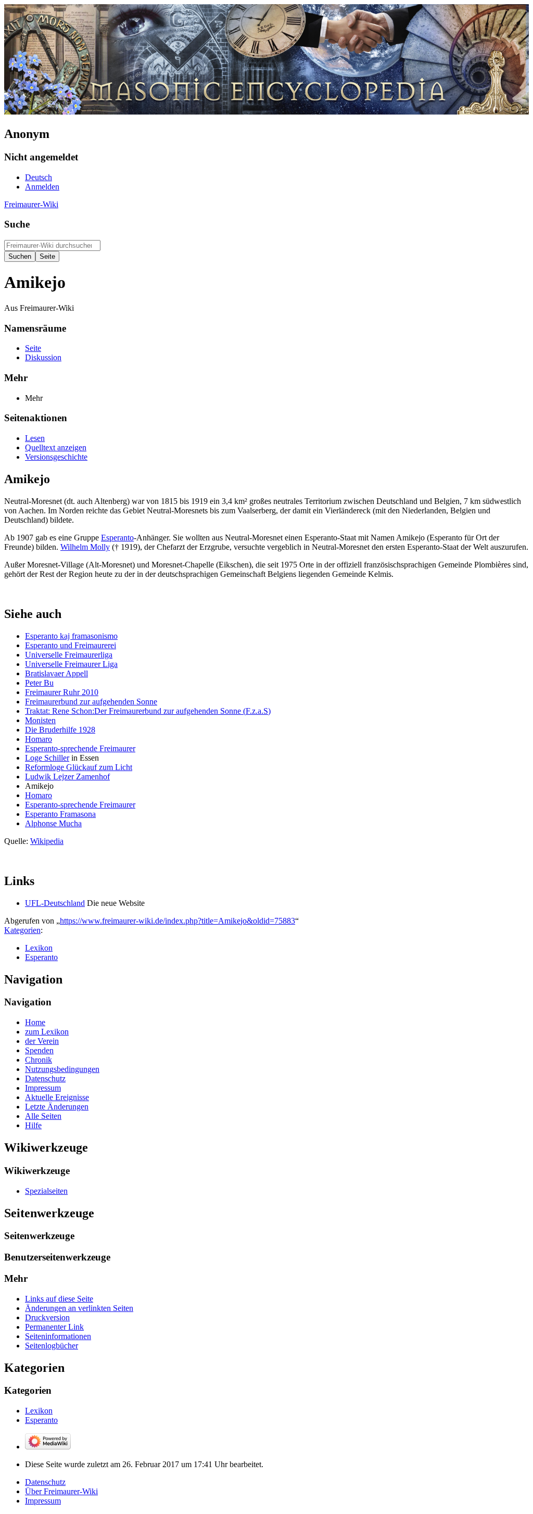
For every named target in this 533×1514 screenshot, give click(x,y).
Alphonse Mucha (53, 823)
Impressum (43, 1500)
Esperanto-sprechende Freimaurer (80, 748)
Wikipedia (47, 841)
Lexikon (39, 947)
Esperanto (117, 537)
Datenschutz (45, 1482)
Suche (17, 224)
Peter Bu (39, 682)
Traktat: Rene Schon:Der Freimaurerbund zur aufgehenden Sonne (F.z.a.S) (148, 710)
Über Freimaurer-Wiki (61, 1491)
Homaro (38, 739)
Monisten (40, 720)
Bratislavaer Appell (56, 673)
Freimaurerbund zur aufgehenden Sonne (91, 701)
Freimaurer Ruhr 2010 (61, 692)
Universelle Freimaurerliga (68, 654)
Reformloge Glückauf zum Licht (78, 767)
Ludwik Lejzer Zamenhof (67, 776)
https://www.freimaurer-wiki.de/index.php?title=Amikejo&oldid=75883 (177, 920)
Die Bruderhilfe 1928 (60, 729)
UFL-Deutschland (55, 903)
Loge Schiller (47, 757)
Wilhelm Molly (85, 546)
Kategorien (22, 930)
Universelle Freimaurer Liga (71, 664)
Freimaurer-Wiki (31, 204)
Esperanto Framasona (60, 814)
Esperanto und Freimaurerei (70, 645)
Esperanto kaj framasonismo (71, 636)
